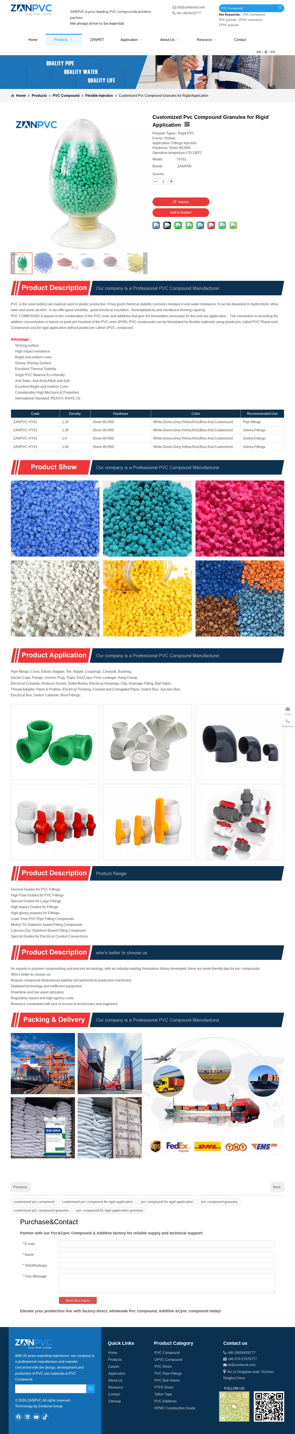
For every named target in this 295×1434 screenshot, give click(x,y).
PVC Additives (165, 1401)
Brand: (157, 166)
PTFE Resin (163, 1387)
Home (112, 1353)
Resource (115, 1387)
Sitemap (114, 1401)
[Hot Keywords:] (280, 8)
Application (116, 1373)
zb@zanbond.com (191, 7)
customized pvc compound (34, 1202)
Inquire (183, 202)
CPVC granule (228, 25)
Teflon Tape (163, 1394)
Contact (114, 1394)
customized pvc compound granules (41, 1210)
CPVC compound (250, 19)
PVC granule (227, 19)
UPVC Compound (168, 1359)
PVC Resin (163, 1366)
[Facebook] (18, 1416)
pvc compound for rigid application (167, 1202)
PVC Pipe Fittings (168, 1373)
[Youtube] (36, 1416)
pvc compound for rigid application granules (109, 1210)
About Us (115, 1380)
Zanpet (113, 1366)
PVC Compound (254, 14)
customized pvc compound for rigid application (97, 1202)
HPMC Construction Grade (174, 1408)
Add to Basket (180, 212)
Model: (157, 159)
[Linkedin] (27, 1416)
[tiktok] (45, 1416)
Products (115, 1359)
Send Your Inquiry (78, 1300)
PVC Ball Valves (167, 1380)
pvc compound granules (219, 1202)
